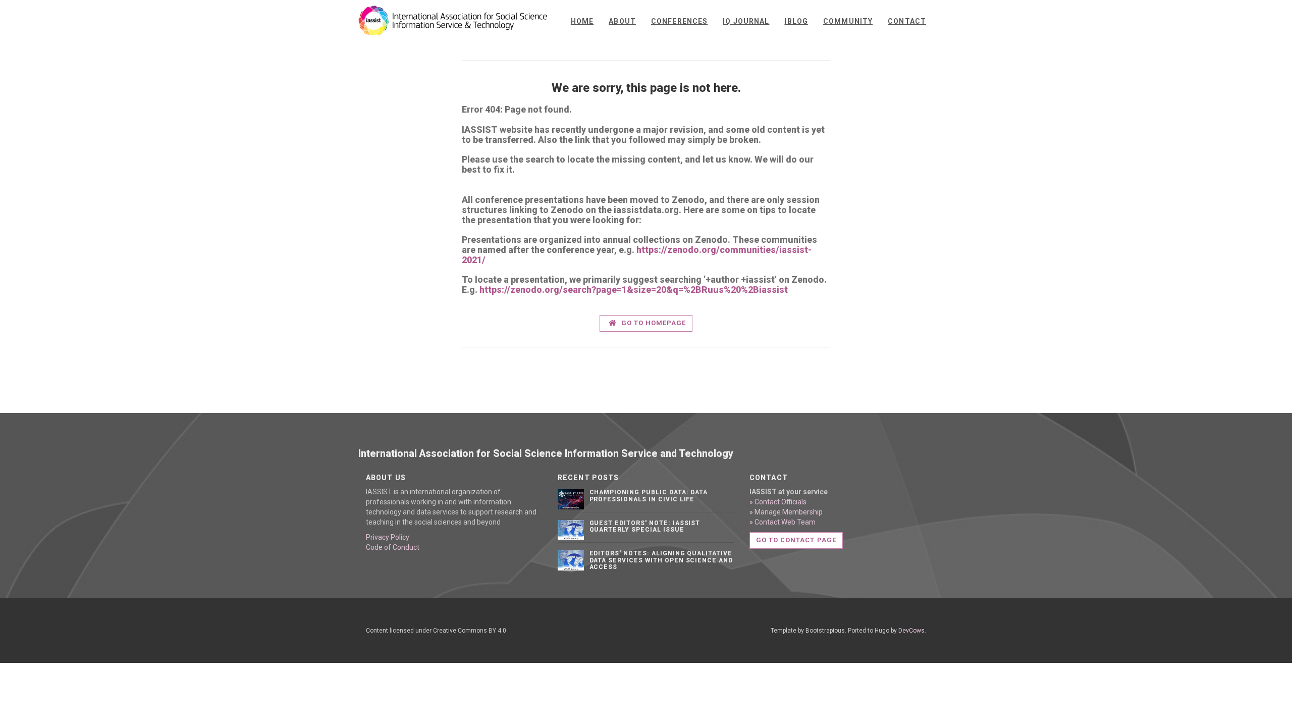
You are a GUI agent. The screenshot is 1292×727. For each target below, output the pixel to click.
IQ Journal (746, 21)
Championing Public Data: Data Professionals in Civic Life (648, 495)
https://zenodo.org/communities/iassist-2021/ (637, 254)
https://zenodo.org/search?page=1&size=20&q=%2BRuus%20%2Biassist (633, 289)
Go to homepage (652, 323)
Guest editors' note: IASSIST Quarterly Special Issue (645, 526)
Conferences (679, 21)
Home (582, 21)
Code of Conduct (392, 547)
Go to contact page (796, 540)
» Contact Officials (777, 502)
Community (848, 21)
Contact (907, 21)
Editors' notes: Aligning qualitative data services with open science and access (661, 560)
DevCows (911, 630)
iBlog (796, 21)
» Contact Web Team (782, 522)
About (622, 21)
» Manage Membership (786, 512)
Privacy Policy (387, 537)
